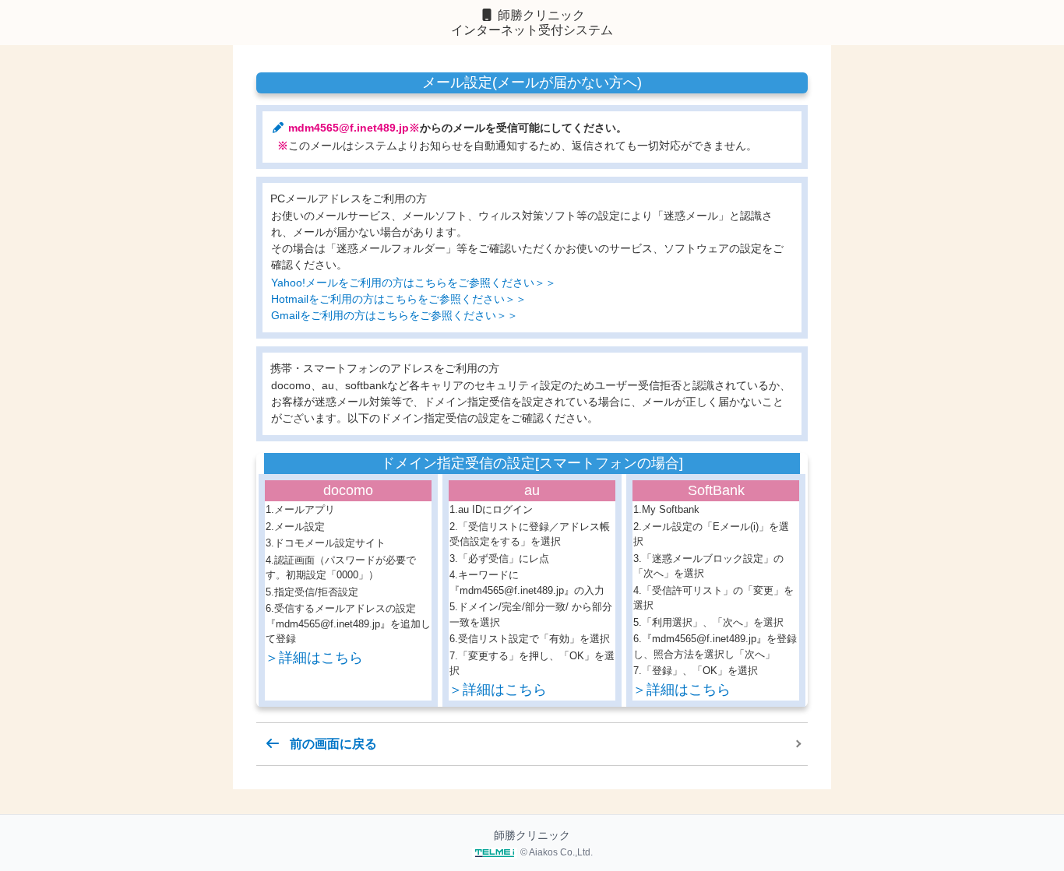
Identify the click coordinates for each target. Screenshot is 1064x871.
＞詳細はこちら (314, 658)
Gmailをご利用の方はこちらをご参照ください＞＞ (394, 315)
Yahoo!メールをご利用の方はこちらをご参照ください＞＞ (413, 282)
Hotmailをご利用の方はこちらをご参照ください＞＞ (399, 299)
